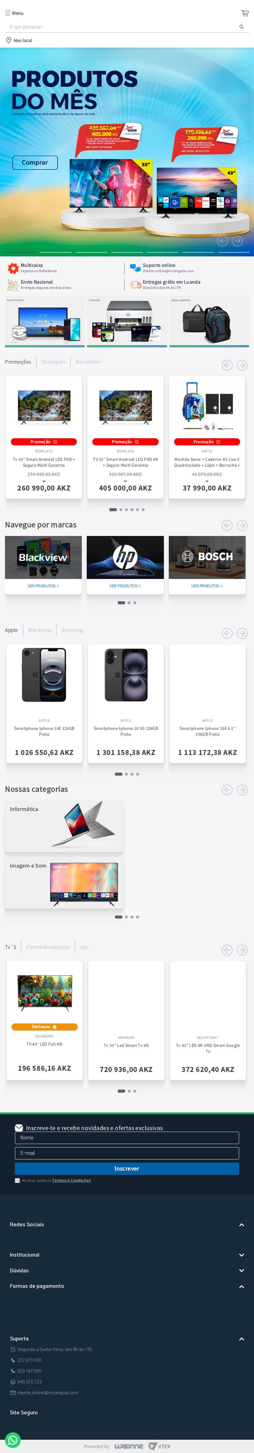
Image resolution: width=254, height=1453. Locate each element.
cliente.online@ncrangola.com (47, 1396)
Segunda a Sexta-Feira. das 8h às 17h (54, 1353)
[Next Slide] (237, 240)
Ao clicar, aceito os (56, 1168)
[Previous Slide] (222, 240)
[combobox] (127, 27)
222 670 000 (29, 1363)
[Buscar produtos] (241, 26)
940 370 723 (29, 1385)
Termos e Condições (71, 1168)
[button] (45, 13)
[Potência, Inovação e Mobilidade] (45, 345)
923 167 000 (29, 1374)
